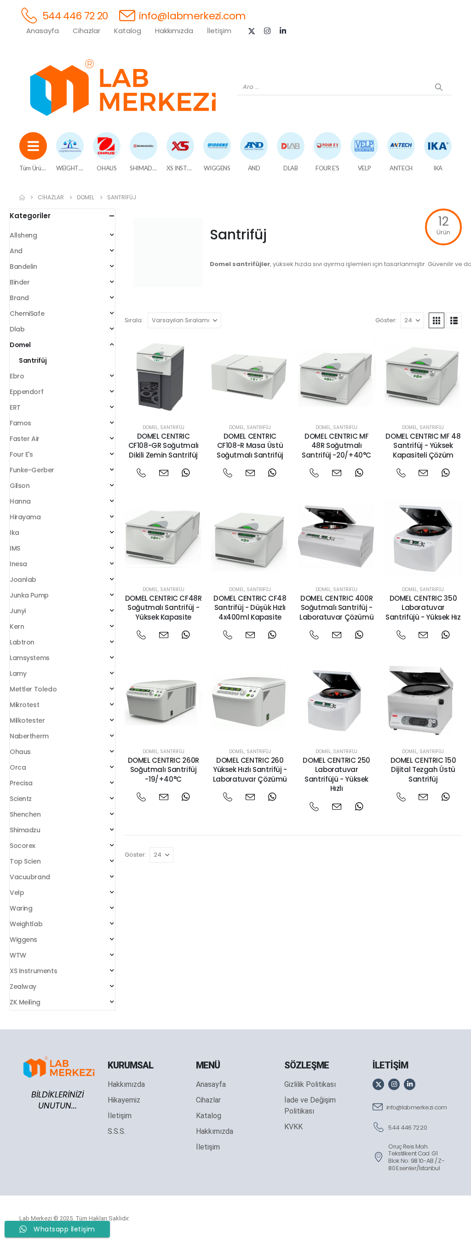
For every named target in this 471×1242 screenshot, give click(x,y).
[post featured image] (163, 376)
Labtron (22, 642)
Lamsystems (30, 657)
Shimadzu (25, 830)
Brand (19, 297)
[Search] (439, 87)
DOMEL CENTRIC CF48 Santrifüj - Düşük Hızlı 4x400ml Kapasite (249, 607)
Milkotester (27, 720)
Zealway (23, 986)
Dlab (17, 329)
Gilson (19, 485)
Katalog (127, 30)
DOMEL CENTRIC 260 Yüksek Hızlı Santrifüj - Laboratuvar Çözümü (250, 769)
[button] (436, 320)
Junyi (18, 610)
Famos (20, 423)
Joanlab (23, 579)
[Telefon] (141, 473)
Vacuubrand (30, 877)
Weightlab (26, 924)
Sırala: (134, 320)
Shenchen (25, 814)
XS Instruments (33, 970)
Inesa (18, 564)
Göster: (386, 320)
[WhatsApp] (186, 473)
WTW (18, 955)
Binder (19, 282)
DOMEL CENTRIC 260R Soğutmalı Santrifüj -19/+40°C (163, 769)
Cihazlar (86, 30)
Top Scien (25, 861)
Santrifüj (172, 427)
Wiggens (23, 939)
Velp (17, 892)
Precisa (21, 783)
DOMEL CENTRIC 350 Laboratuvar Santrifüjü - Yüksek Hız (422, 607)
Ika (14, 532)
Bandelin (23, 266)
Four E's (21, 454)
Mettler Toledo (33, 689)
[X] (251, 30)
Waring (21, 908)
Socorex (22, 845)
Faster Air (25, 438)
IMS (15, 548)
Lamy (18, 673)
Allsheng (23, 235)
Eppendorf (26, 391)
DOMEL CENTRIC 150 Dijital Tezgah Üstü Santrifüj (423, 769)
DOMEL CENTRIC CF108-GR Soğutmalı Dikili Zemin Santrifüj (163, 445)
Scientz (21, 798)
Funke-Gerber (32, 470)
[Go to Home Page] (22, 197)
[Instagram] (267, 30)
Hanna (20, 501)
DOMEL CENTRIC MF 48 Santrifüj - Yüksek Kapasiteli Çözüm (422, 445)
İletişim (219, 30)
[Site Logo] (122, 87)
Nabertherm (29, 736)
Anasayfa (42, 30)
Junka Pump (29, 595)
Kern (17, 626)
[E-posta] (163, 473)
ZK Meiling (25, 1002)
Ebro (17, 376)
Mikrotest (24, 704)
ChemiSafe (27, 313)
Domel (150, 427)
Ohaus (20, 751)
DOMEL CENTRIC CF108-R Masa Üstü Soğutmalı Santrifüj (250, 445)
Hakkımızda (174, 30)
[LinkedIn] (282, 30)
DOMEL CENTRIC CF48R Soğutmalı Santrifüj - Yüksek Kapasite (163, 607)
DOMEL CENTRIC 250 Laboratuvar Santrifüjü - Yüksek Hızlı (336, 774)
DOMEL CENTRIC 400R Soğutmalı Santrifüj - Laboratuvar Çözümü (336, 607)
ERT (15, 407)
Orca (18, 767)
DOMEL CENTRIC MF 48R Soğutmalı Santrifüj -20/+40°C (336, 445)
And (16, 250)
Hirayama (25, 517)
